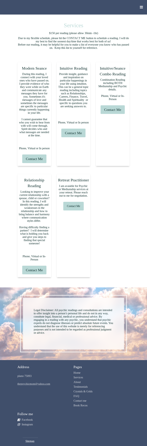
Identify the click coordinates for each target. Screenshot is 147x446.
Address (23, 367)
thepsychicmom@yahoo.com (33, 383)
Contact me (80, 400)
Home (77, 372)
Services (78, 377)
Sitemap (29, 441)
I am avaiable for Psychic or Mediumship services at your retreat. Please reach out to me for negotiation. (73, 190)
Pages (78, 367)
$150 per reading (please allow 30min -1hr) (73, 33)
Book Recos (80, 405)
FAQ (76, 396)
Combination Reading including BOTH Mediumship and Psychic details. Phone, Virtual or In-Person (112, 89)
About (77, 382)
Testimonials (81, 386)
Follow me (25, 414)
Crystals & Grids (83, 391)
